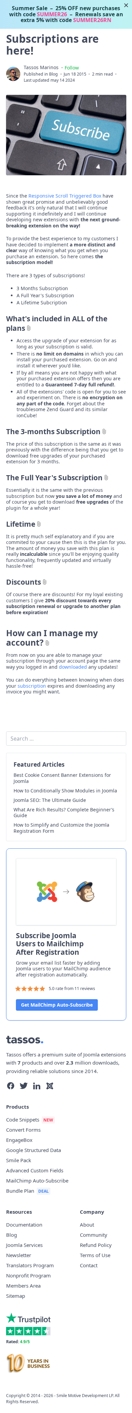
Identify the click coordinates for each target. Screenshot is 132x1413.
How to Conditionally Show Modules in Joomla (65, 791)
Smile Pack (18, 1160)
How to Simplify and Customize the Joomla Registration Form (61, 828)
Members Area (23, 1285)
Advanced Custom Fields (34, 1170)
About (87, 1224)
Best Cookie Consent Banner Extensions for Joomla (62, 778)
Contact (88, 1265)
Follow (72, 67)
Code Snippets (22, 1119)
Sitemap (15, 1295)
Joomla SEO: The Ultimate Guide (50, 800)
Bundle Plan (20, 1190)
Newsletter (18, 1255)
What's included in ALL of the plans (56, 323)
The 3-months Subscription (53, 431)
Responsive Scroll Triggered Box (64, 196)
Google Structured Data (33, 1150)
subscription (32, 686)
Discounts (23, 582)
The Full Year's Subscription (54, 477)
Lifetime (20, 524)
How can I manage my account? (52, 637)
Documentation (24, 1224)
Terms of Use (95, 1255)
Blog (53, 74)
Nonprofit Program (28, 1275)
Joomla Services (24, 1245)
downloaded (73, 667)
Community (93, 1234)
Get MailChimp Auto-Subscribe (57, 1005)
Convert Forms (23, 1129)
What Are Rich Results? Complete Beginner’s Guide (64, 813)
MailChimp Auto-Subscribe (37, 1180)
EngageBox (19, 1139)
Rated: (18, 1342)
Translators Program (30, 1265)
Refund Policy (96, 1245)
